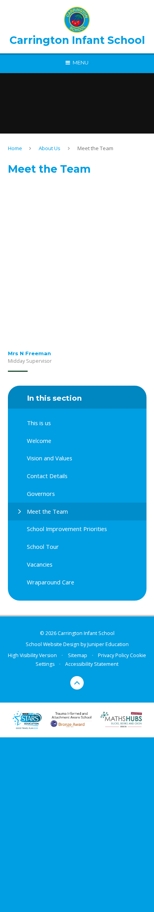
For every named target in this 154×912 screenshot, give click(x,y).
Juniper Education (108, 644)
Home (15, 148)
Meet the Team (95, 148)
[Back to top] (77, 683)
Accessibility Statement (91, 664)
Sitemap (77, 655)
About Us (49, 148)
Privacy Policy (113, 655)
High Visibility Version (32, 655)
